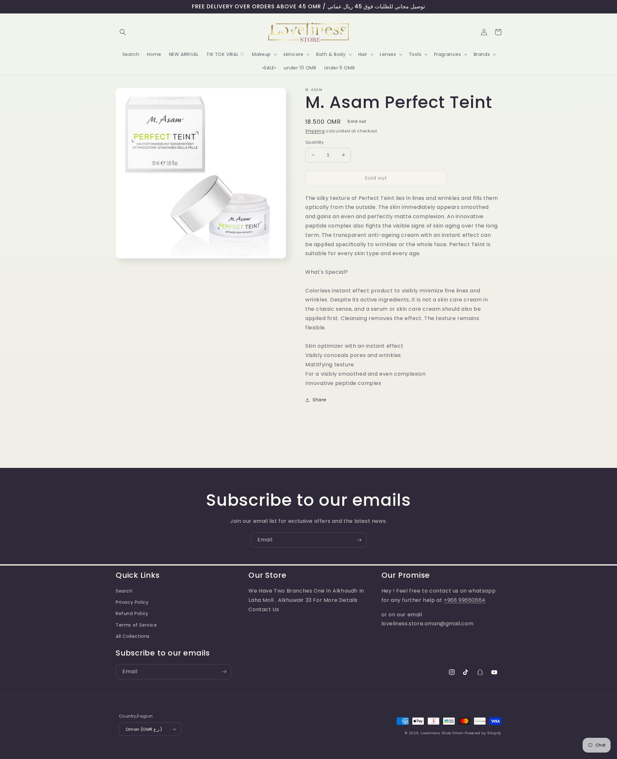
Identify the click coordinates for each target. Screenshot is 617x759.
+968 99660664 (465, 600)
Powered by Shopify (483, 733)
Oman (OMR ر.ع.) (144, 729)
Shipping (315, 131)
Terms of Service (136, 625)
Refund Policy (132, 613)
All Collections (133, 636)
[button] (123, 32)
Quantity (314, 142)
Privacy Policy (132, 602)
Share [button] (319, 400)
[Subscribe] (359, 540)
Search (124, 591)
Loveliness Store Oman (442, 733)
